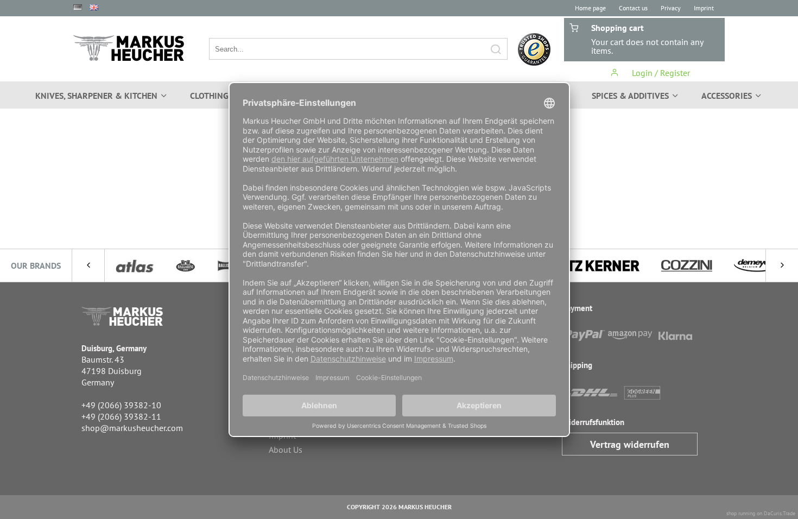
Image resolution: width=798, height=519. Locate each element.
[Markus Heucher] (128, 48)
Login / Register (660, 72)
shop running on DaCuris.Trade (760, 513)
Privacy (671, 8)
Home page (590, 8)
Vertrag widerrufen (629, 444)
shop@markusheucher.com (132, 427)
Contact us (633, 8)
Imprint (704, 8)
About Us (285, 449)
